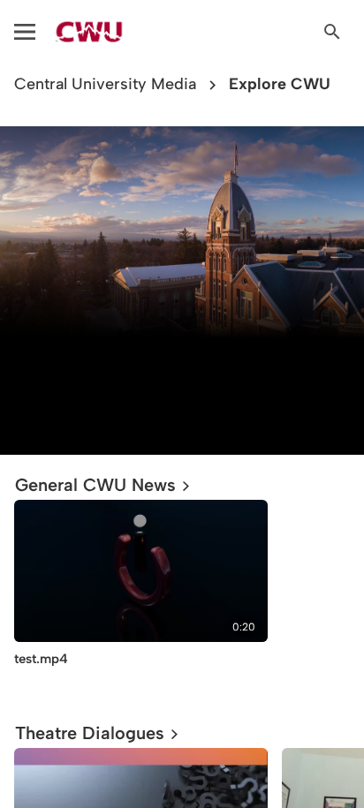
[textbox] (182, 384)
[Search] (332, 31)
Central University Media (105, 84)
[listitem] (141, 597)
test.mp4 (41, 659)
